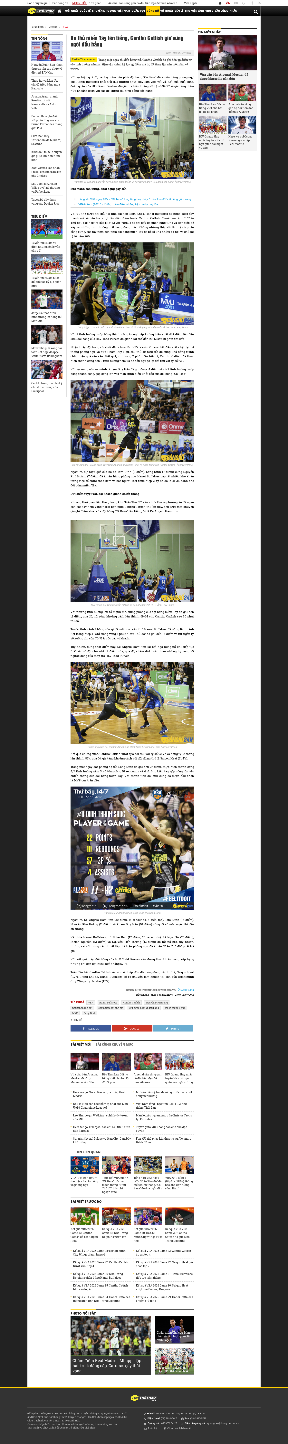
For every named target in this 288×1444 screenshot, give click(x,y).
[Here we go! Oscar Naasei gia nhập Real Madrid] (242, 125)
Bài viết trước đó (86, 1201)
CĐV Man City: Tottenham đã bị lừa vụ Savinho (46, 140)
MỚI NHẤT (71, 11)
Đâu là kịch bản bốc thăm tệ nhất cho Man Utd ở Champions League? (100, 1105)
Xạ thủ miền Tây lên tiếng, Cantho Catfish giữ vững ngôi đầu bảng (127, 41)
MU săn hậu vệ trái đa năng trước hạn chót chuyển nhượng (164, 1094)
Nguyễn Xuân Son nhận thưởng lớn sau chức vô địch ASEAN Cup (46, 68)
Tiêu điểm (39, 216)
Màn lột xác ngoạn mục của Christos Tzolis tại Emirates (164, 1117)
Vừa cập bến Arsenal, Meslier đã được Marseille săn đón (183, 3)
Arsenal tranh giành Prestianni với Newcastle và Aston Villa (44, 102)
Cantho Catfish (131, 1002)
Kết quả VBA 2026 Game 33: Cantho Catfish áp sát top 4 (163, 1252)
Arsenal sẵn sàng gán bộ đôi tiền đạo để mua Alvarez (104, 3)
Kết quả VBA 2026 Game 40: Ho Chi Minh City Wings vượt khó (148, 1235)
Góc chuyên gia (37, 3)
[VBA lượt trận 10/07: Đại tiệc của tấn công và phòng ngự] (85, 1165)
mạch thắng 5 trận (175, 1007)
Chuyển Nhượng (104, 11)
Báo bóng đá (60, 3)
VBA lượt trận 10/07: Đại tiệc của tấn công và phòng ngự (84, 1181)
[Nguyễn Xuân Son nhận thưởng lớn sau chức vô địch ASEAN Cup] (46, 51)
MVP (75, 1013)
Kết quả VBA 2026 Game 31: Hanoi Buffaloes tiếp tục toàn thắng (164, 1275)
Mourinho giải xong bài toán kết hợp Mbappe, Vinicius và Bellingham (46, 352)
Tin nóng (39, 38)
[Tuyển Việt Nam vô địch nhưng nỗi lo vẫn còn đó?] (46, 229)
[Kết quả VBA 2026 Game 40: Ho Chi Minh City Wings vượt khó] (148, 1216)
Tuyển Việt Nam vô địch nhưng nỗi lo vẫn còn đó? (45, 246)
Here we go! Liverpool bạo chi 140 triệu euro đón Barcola (101, 1129)
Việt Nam (123, 11)
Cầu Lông (221, 11)
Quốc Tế (85, 11)
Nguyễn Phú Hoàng (157, 1002)
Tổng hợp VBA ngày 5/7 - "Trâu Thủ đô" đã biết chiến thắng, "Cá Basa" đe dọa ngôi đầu (148, 1183)
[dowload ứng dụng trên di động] (228, 3)
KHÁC (233, 11)
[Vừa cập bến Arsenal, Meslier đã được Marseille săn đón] (85, 1062)
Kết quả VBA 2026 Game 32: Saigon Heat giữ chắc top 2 (164, 1264)
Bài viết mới (81, 1044)
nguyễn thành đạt (82, 1007)
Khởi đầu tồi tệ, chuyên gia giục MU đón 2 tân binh (46, 156)
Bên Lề (179, 11)
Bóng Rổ (153, 11)
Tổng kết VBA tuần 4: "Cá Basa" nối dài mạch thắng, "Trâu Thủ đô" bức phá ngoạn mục (115, 1185)
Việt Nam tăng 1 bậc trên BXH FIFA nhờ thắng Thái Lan (161, 1105)
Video (209, 11)
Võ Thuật (166, 11)
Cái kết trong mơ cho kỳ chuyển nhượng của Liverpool (46, 387)
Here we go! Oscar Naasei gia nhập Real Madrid (99, 1094)
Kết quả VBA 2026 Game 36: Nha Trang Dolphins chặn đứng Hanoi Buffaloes (98, 1275)
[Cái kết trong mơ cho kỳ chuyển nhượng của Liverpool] (46, 369)
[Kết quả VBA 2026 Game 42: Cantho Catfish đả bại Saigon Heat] (85, 1216)
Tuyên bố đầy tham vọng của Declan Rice (45, 201)
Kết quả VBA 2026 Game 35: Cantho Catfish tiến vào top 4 (100, 1287)
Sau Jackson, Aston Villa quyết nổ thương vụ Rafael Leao (45, 187)
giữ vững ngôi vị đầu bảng (144, 1007)
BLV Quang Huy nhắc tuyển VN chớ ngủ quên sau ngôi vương (179, 1078)
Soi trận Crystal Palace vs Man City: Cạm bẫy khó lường (102, 1140)
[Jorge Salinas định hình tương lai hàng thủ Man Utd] (46, 299)
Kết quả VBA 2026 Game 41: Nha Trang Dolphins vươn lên (115, 1233)
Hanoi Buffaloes (108, 1002)
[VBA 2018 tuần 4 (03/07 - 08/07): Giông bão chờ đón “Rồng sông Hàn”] (179, 1165)
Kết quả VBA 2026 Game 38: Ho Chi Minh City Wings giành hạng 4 (99, 1252)
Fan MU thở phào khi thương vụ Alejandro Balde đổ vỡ (163, 1140)
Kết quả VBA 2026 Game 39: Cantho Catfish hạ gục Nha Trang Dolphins (177, 1235)
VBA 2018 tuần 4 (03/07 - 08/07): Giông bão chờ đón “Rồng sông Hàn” (179, 1183)
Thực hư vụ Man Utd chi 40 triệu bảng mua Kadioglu (45, 84)
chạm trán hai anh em (110, 1007)
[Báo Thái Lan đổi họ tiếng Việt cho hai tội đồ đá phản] (116, 1062)
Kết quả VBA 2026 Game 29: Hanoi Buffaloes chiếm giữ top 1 (164, 1299)
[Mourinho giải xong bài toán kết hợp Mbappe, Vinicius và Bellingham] (46, 334)
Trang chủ (37, 26)
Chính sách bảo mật (179, 1428)
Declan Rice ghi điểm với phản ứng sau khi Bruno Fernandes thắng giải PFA (46, 122)
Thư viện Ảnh (194, 11)
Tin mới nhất (209, 32)
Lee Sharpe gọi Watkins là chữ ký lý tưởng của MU (100, 1117)
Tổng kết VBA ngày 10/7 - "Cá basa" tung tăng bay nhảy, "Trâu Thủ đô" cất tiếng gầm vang (134, 199)
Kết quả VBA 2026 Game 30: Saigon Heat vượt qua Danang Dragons (162, 1287)
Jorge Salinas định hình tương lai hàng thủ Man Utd (46, 317)
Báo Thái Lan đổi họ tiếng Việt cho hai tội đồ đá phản (116, 1078)
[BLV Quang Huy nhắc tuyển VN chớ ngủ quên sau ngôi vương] (179, 1062)
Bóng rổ (53, 26)
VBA (65, 26)
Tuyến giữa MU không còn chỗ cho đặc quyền (161, 1129)
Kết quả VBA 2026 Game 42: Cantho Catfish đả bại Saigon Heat (84, 1235)
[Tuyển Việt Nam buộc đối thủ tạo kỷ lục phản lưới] (46, 264)
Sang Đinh (90, 1013)
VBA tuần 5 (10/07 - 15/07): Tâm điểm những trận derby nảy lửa (118, 204)
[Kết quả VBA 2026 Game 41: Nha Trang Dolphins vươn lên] (116, 1216)
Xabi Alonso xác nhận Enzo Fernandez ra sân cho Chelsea (46, 172)
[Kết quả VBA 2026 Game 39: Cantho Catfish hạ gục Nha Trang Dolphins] (179, 1216)
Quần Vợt (138, 11)
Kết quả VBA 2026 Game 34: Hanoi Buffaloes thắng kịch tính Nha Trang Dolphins (101, 1299)
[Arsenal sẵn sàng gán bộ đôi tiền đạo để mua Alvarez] (148, 1062)
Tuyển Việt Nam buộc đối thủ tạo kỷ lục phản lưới (46, 282)
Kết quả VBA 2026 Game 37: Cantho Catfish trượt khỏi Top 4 (100, 1264)
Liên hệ (152, 1428)
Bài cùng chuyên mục (114, 1044)
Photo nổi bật (83, 1313)
